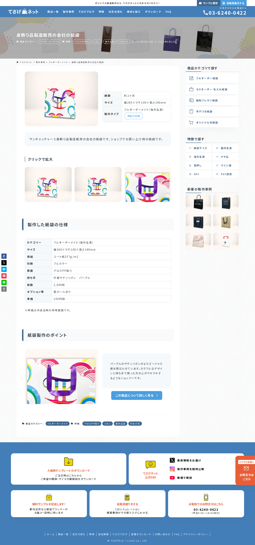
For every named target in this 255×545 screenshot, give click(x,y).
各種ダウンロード (141, 534)
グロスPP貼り (82, 41)
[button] (4, 256)
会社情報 (103, 534)
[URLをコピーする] (4, 289)
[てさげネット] (23, 11)
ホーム (50, 534)
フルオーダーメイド (50, 41)
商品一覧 (63, 534)
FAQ (177, 534)
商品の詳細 (133, 116)
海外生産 (109, 41)
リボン (97, 41)
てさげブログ (120, 534)
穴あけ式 (123, 41)
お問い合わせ (163, 534)
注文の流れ (79, 534)
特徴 (92, 534)
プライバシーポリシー (195, 534)
